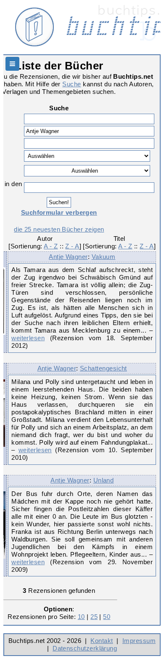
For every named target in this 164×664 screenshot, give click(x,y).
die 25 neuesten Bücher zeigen (59, 229)
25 (94, 616)
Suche (71, 84)
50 (106, 616)
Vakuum (104, 256)
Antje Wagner (68, 256)
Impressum (139, 640)
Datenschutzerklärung (85, 648)
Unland (103, 480)
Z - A (72, 246)
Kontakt (101, 640)
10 (81, 616)
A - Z (51, 246)
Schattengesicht (103, 368)
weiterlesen (28, 337)
